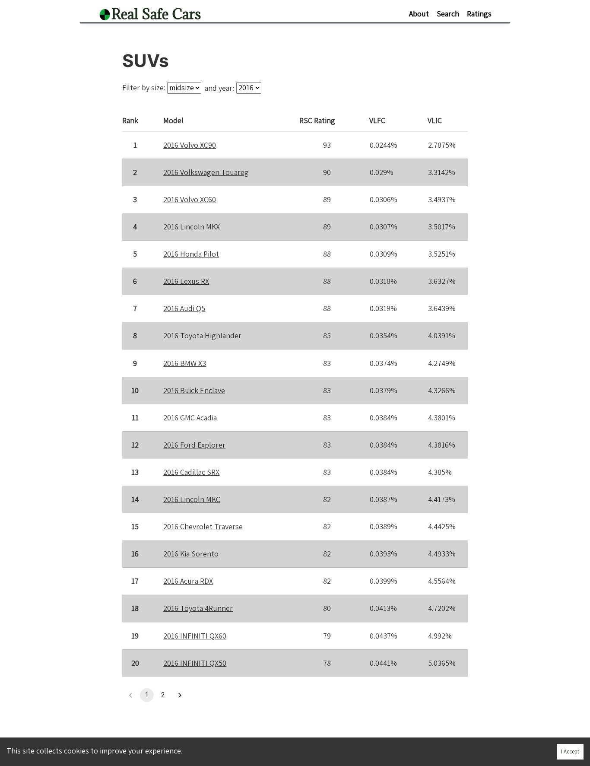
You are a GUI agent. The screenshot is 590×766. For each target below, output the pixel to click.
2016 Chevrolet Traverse (203, 526)
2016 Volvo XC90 (189, 145)
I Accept (570, 751)
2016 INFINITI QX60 (194, 636)
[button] (180, 695)
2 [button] (163, 695)
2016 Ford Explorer (194, 445)
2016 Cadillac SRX (191, 472)
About (419, 14)
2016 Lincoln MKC (191, 499)
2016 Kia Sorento (191, 554)
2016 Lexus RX (186, 281)
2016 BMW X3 (184, 363)
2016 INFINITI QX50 (194, 663)
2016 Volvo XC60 (189, 199)
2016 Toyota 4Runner (198, 608)
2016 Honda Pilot (191, 254)
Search (448, 14)
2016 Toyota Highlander (202, 335)
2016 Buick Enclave (194, 390)
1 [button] (147, 695)
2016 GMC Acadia (190, 418)
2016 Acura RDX (188, 581)
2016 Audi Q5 (184, 308)
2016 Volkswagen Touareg (206, 172)
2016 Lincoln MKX (191, 227)
